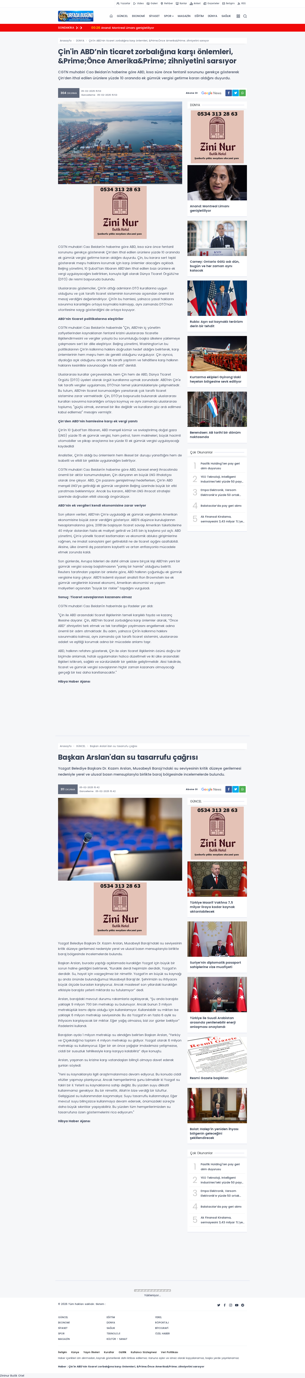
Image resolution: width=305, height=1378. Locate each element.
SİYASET (154, 16)
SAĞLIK (226, 16)
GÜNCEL (122, 16)
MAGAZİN (184, 16)
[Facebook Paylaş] (228, 93)
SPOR (167, 16)
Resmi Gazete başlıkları (112, 27)
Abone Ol (192, 93)
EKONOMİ (138, 16)
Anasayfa (65, 40)
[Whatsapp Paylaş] (242, 93)
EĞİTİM (199, 16)
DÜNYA (212, 16)
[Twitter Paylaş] (235, 93)
